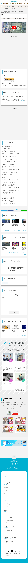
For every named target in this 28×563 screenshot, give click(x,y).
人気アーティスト (7, 503)
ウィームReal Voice (7, 519)
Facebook (10, 209)
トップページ (6, 479)
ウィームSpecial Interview (8, 520)
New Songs (6, 531)
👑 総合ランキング (19, 18)
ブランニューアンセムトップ (9, 541)
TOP (1, 8)
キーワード (6, 495)
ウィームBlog (6, 515)
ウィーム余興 (6, 522)
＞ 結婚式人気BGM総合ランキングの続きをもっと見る (14, 230)
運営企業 (15, 553)
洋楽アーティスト (7, 506)
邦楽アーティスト (7, 504)
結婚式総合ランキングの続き (10, 215)
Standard (5, 533)
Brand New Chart (7, 542)
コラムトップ (6, 514)
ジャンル (5, 490)
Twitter (3, 209)
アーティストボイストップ (9, 530)
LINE (24, 209)
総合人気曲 (6, 487)
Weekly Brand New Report (8, 544)
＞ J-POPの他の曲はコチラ (20, 335)
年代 (4, 493)
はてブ (17, 209)
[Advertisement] (14, 52)
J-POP (9, 83)
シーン (5, 488)
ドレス (5, 491)
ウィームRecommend (8, 517)
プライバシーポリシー (9, 553)
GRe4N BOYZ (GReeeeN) (9, 8)
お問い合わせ (20, 553)
